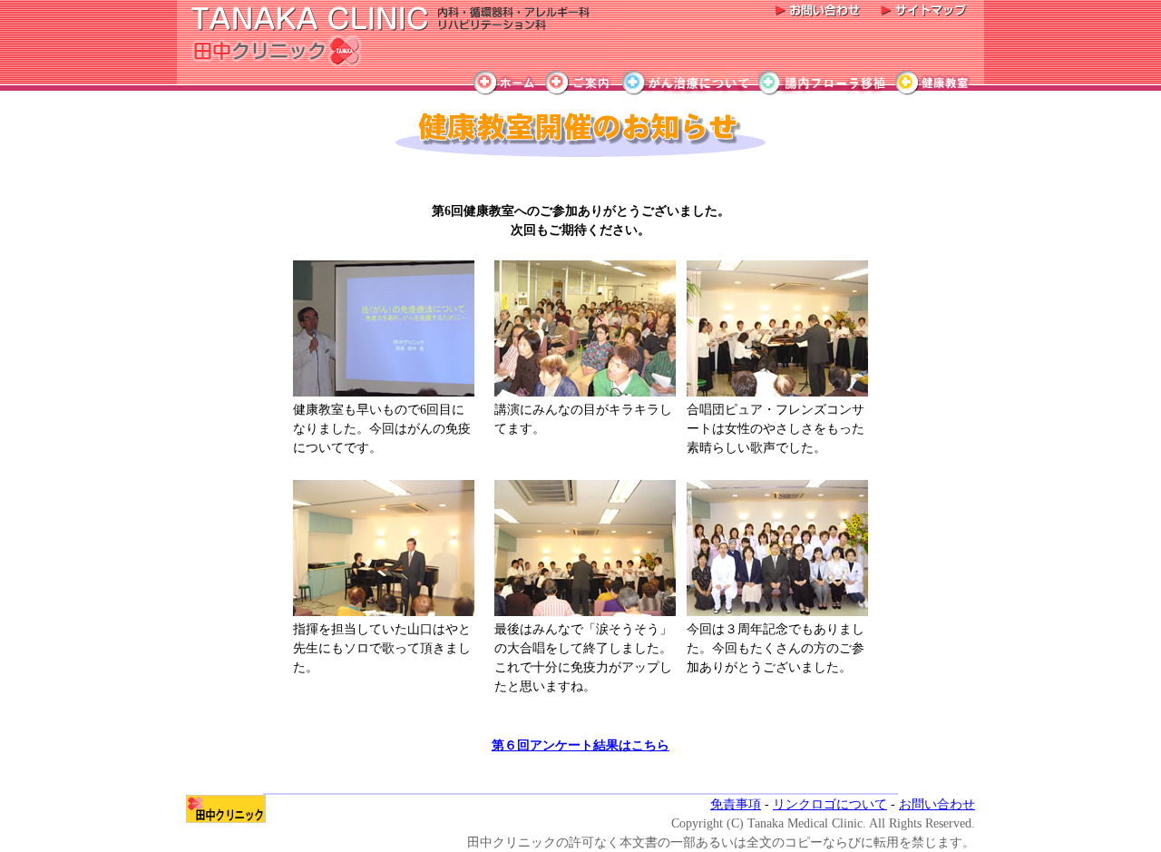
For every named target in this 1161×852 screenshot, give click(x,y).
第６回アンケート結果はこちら (580, 745)
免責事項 (735, 804)
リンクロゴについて (830, 804)
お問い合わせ (937, 804)
